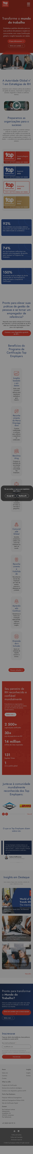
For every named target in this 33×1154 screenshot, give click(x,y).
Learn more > (17, 491)
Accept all (10, 496)
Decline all (22, 496)
